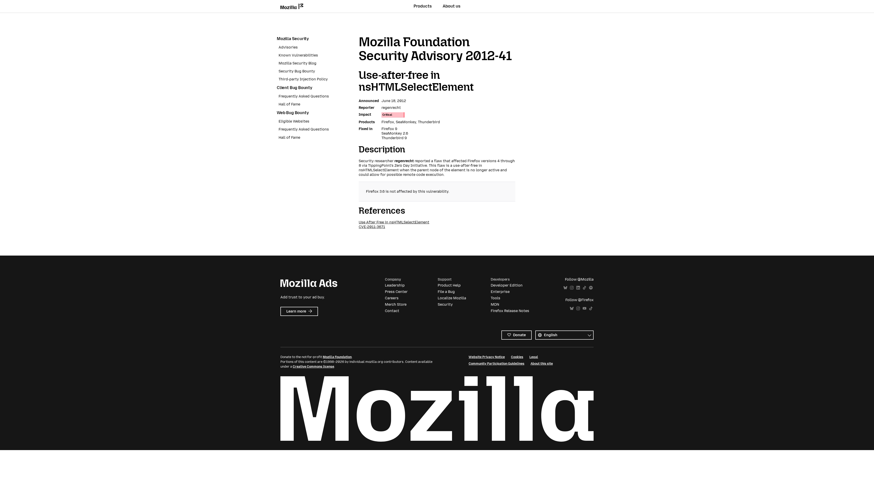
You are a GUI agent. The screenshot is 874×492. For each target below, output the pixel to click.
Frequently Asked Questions (304, 96)
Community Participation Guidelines (496, 364)
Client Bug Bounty (294, 87)
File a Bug (446, 292)
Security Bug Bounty (297, 71)
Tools (495, 298)
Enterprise (500, 292)
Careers (392, 298)
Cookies (517, 357)
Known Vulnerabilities (298, 55)
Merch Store (396, 304)
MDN (495, 304)
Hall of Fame (289, 104)
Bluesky (565, 288)
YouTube (584, 308)
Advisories (288, 47)
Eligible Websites (294, 121)
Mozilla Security (293, 38)
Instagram (571, 288)
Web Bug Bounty (293, 112)
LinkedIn (578, 288)
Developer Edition (507, 285)
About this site (542, 364)
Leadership (395, 285)
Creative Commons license (313, 367)
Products (423, 6)
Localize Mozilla (452, 298)
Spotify (591, 288)
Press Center (396, 292)
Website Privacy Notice (487, 357)
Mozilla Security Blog (297, 63)
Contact (392, 311)
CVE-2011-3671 (372, 227)
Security (445, 304)
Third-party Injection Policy (303, 79)
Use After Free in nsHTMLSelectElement (394, 222)
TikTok (584, 288)
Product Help (449, 285)
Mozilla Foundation (337, 357)
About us (451, 6)
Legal (533, 357)
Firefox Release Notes (510, 311)
